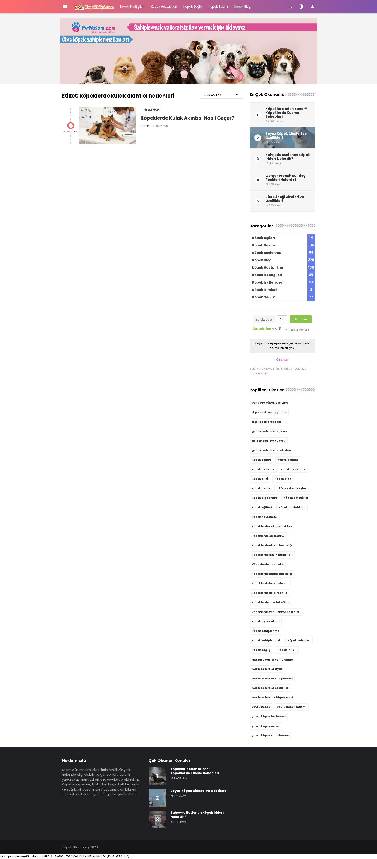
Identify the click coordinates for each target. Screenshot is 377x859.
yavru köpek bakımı (292, 707)
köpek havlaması (265, 517)
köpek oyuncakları (266, 621)
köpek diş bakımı (264, 498)
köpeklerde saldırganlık (269, 593)
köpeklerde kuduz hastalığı (272, 574)
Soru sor (301, 319)
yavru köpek (261, 707)
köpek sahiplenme (265, 631)
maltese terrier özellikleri (270, 688)
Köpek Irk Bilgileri (132, 6)
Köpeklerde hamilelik (267, 564)
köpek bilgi (260, 479)
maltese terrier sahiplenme (272, 678)
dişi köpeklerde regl (266, 422)
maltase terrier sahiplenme (272, 659)
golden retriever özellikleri (271, 450)
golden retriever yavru (268, 441)
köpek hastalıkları (292, 507)
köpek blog (283, 479)
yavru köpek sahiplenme (270, 735)
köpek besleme (263, 469)
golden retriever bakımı (269, 431)
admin (145, 126)
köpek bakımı (288, 460)
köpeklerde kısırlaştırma (270, 583)
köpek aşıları (261, 460)
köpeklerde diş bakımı (268, 536)
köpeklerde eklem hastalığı (272, 545)
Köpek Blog (242, 6)
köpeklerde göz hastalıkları (272, 555)
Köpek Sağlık (192, 6)
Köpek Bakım (218, 6)
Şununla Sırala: (267, 328)
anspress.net (258, 373)
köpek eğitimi (262, 507)
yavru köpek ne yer (266, 726)
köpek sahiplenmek (266, 640)
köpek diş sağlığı (296, 498)
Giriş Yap (282, 359)
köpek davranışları (293, 488)
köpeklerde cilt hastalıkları (272, 526)
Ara (281, 319)
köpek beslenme (293, 469)
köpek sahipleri (299, 640)
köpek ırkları (287, 650)
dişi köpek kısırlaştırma (269, 412)
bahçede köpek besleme (270, 402)
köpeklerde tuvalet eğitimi (271, 602)
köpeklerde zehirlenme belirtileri (276, 612)
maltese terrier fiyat (267, 669)
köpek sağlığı (261, 650)
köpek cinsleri (262, 488)
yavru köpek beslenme (269, 716)
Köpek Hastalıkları (164, 6)
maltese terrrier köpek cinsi (272, 697)
